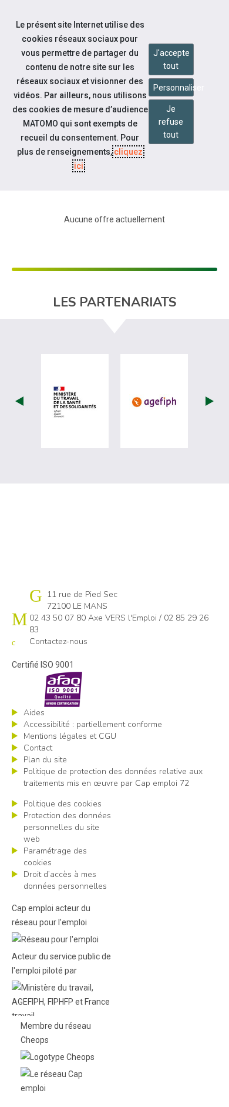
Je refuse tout (171, 121)
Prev (19, 401)
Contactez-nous (58, 641)
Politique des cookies (62, 803)
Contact (37, 747)
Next (210, 401)
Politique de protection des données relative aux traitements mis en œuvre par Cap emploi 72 (113, 777)
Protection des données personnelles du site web (67, 827)
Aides (34, 712)
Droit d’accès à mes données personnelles (65, 880)
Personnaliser (173, 87)
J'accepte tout (171, 59)
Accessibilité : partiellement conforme (92, 724)
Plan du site (45, 759)
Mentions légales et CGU (69, 736)
